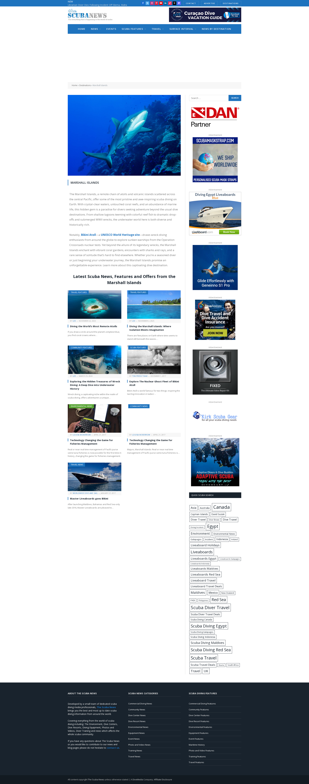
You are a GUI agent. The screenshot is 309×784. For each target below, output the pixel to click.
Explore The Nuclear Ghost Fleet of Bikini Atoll (154, 383)
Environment (200, 533)
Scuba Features (132, 28)
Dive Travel (230, 519)
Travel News (77, 464)
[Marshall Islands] (124, 174)
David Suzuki (218, 514)
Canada (221, 507)
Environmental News (81, 406)
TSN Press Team (139, 376)
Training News (135, 750)
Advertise (209, 3)
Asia (193, 508)
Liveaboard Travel (203, 580)
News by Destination (216, 28)
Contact (191, 3)
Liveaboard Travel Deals (206, 586)
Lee (74, 321)
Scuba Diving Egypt (209, 626)
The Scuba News (96, 779)
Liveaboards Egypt (203, 558)
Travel (156, 28)
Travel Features (79, 292)
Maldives (198, 592)
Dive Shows (214, 519)
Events (111, 28)
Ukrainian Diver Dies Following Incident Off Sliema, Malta (97, 5)
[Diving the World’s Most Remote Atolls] (94, 304)
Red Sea (219, 599)
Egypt (212, 526)
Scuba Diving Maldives (207, 643)
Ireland (234, 539)
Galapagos (196, 539)
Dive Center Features (199, 715)
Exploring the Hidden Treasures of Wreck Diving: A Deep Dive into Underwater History (95, 385)
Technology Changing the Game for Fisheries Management (91, 441)
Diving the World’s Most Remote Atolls (93, 326)
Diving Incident (197, 527)
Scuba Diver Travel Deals (205, 614)
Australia (205, 507)
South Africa (233, 665)
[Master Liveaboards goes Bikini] (94, 477)
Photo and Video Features (201, 750)
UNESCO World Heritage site (120, 235)
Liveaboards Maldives (204, 568)
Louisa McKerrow (82, 435)
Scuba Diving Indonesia (203, 636)
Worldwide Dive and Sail (85, 493)
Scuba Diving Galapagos (202, 632)
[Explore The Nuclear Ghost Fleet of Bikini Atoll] (154, 360)
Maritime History (197, 744)
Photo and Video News (139, 744)
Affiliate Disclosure (163, 779)
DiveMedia (138, 779)
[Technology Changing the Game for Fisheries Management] (94, 418)
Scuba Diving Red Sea (211, 650)
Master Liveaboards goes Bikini (89, 498)
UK (206, 671)
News (94, 28)
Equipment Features (198, 733)
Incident (209, 539)
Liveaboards (202, 551)
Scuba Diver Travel (210, 607)
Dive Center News (137, 715)
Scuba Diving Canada (201, 619)
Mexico (213, 593)
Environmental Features (200, 727)
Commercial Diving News (140, 703)
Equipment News (136, 733)
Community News (139, 406)
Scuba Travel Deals (203, 665)
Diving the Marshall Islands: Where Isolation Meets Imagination (150, 328)
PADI (193, 600)
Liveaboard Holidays (205, 545)
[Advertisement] (154, 57)
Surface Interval (181, 28)
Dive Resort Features (199, 721)
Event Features (196, 738)
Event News (134, 738)
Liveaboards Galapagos (230, 559)
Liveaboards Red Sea (205, 574)
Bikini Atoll (88, 235)
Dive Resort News (136, 721)
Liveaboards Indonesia (200, 564)
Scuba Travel (204, 658)
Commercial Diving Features (202, 703)
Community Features (81, 347)
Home (81, 28)
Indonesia (222, 539)
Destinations (231, 3)
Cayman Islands (199, 514)
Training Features (197, 756)
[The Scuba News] (92, 15)
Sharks (221, 665)
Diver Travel (198, 519)
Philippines (203, 600)
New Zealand (227, 593)
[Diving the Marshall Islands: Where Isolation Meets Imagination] (154, 304)
